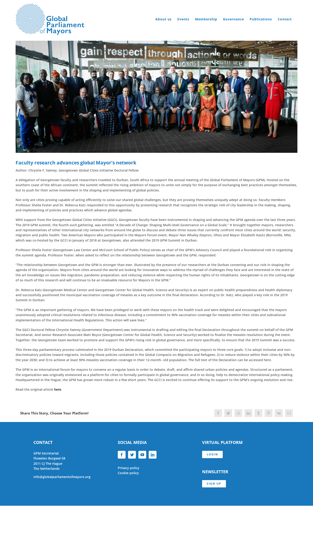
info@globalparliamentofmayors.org (62, 477)
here (57, 389)
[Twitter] (132, 455)
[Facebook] (122, 455)
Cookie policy (128, 473)
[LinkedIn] (152, 455)
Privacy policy (128, 468)
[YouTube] (142, 455)
